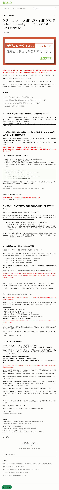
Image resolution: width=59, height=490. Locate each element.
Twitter (6, 437)
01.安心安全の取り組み (21, 8)
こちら (8, 199)
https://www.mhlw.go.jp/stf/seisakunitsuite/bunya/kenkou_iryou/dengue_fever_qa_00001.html (23, 431)
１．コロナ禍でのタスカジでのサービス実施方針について (18, 97)
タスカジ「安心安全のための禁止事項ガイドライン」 (17, 472)
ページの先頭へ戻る (8, 454)
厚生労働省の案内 (18, 170)
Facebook (4, 437)
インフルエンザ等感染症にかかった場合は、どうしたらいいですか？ (21, 469)
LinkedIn (8, 437)
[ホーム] (7, 3)
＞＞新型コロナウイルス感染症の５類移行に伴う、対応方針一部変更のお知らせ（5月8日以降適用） (29, 75)
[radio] (25, 446)
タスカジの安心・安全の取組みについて (13, 466)
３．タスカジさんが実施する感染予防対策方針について (22, 103)
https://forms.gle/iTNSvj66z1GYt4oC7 (12, 413)
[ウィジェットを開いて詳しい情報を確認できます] (7, 487)
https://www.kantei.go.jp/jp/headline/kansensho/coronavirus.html (17, 423)
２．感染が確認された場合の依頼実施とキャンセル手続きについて (20, 100)
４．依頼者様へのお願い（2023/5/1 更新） (14, 106)
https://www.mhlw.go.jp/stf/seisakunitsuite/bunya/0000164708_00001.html (19, 428)
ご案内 (12, 8)
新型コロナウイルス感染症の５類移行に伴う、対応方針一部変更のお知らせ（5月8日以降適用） (28, 463)
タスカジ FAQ (6, 8)
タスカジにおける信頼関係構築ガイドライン (14, 475)
